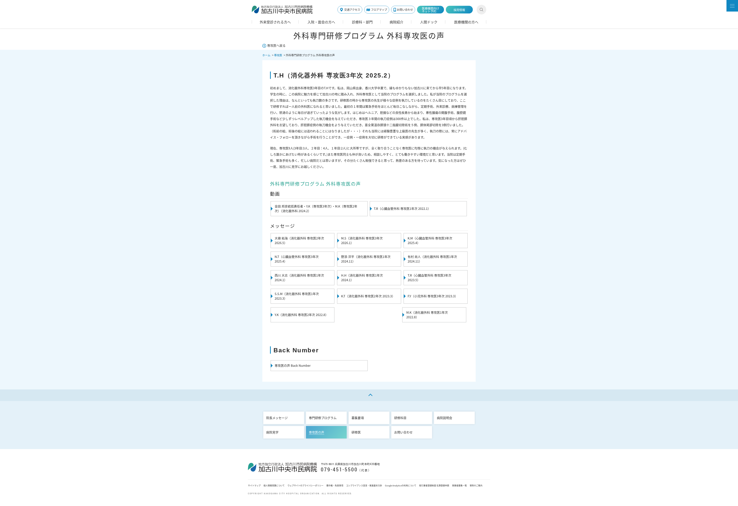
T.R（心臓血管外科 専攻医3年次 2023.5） (429, 277)
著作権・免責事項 (334, 485)
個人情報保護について (274, 485)
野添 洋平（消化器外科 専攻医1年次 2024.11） (366, 258)
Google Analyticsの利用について (400, 485)
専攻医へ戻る (276, 45)
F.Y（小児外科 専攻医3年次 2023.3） (433, 296)
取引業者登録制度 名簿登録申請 (434, 485)
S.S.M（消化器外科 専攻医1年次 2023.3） (297, 296)
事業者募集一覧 (459, 485)
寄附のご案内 (476, 485)
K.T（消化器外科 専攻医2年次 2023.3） (368, 296)
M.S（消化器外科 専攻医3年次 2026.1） (362, 240)
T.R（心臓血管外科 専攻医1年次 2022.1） (402, 208)
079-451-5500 (339, 469)
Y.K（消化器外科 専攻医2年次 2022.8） (301, 314)
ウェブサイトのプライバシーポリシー (305, 485)
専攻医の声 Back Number (293, 365)
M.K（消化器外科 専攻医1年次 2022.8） (427, 314)
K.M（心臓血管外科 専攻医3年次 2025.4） (430, 240)
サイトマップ (254, 485)
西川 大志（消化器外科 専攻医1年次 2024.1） (299, 277)
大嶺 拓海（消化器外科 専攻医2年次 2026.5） (299, 240)
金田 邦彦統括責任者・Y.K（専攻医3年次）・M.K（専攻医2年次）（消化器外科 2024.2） (316, 208)
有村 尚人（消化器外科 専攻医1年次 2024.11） (432, 258)
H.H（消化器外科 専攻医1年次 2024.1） (362, 277)
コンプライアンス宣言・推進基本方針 (364, 485)
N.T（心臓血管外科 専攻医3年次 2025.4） (297, 258)
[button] (732, 6)
